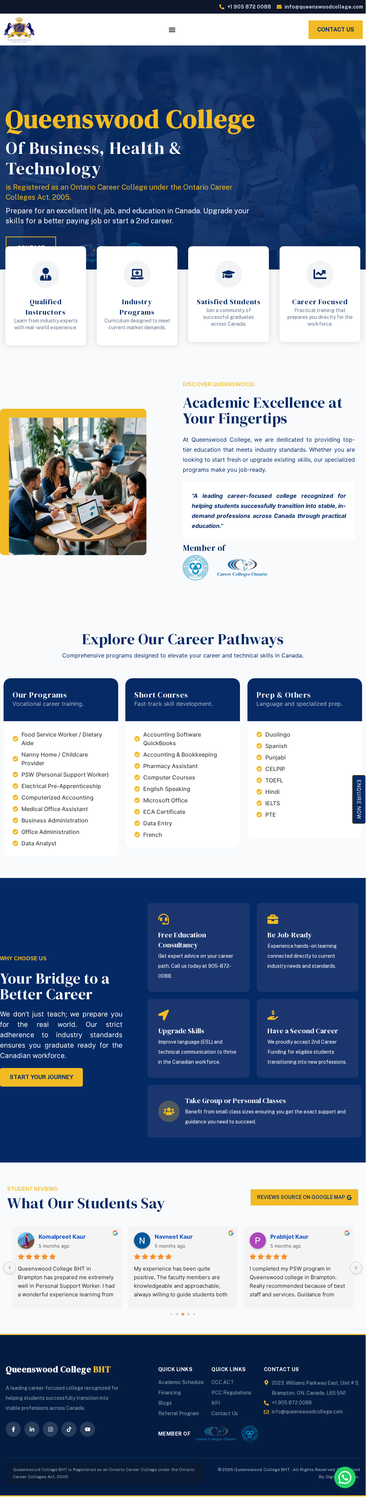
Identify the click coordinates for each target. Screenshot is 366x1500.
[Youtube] (87, 1429)
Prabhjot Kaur (289, 1236)
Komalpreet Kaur (62, 1236)
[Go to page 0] (171, 1314)
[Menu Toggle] (172, 29)
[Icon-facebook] (13, 1429)
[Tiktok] (68, 1429)
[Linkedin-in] (31, 1429)
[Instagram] (50, 1429)
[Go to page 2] (182, 1314)
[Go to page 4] (194, 1314)
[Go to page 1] (177, 1314)
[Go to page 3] (188, 1314)
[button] (345, 1477)
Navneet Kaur (174, 1236)
